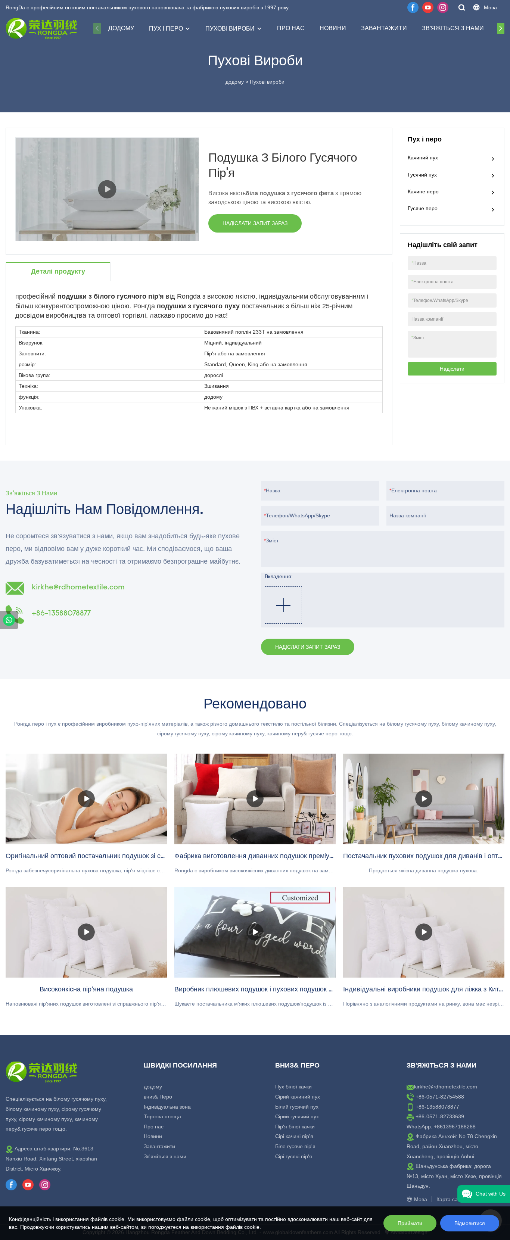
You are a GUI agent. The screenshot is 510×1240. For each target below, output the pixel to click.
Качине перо (423, 191)
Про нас (291, 28)
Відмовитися (469, 1223)
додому (121, 28)
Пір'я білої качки (295, 1127)
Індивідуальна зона (167, 1107)
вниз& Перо (158, 1097)
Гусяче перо (423, 208)
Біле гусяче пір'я (295, 1146)
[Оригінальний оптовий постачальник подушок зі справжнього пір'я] (86, 799)
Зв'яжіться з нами (453, 28)
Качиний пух (423, 158)
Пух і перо (166, 28)
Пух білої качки (293, 1087)
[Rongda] (9, 620)
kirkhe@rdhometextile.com (445, 1087)
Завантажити (384, 28)
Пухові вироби (230, 28)
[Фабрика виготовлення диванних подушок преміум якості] (255, 799)
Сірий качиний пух (297, 1097)
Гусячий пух (422, 175)
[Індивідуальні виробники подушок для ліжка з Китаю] (423, 932)
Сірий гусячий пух (297, 1116)
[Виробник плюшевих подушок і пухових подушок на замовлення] (255, 932)
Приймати (410, 1223)
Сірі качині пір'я (294, 1136)
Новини (333, 28)
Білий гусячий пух (296, 1107)
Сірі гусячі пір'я (293, 1156)
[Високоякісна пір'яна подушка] (86, 932)
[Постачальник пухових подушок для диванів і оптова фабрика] (423, 799)
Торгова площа (162, 1116)
